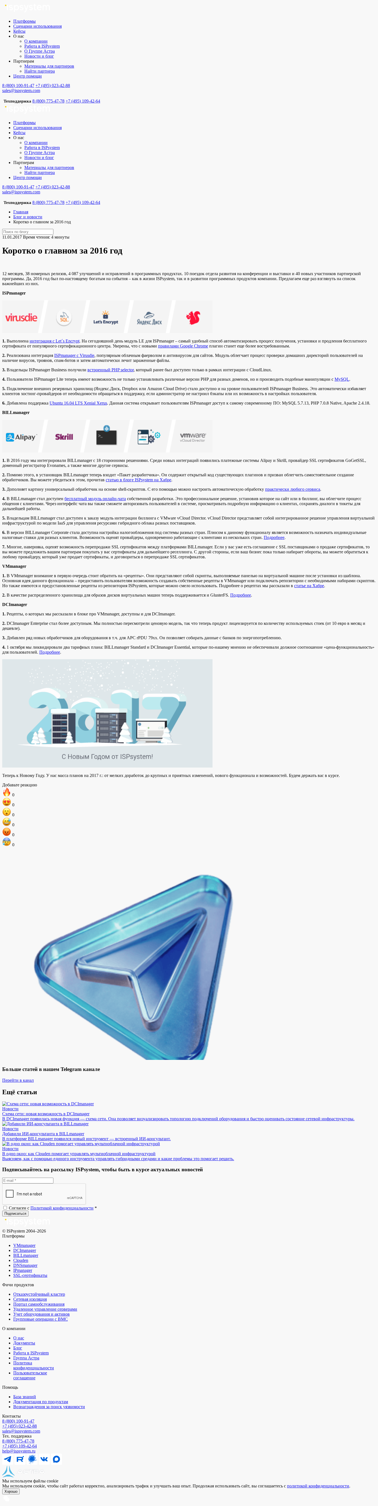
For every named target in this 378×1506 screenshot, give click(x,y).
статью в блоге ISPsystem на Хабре (138, 479)
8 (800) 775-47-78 (48, 101)
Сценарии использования (37, 26)
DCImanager (24, 1250)
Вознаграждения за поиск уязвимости (49, 1406)
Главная (20, 211)
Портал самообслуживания (38, 1304)
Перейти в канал (18, 1080)
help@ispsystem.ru (18, 1451)
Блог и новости (27, 216)
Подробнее (274, 537)
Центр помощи (27, 76)
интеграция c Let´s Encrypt (54, 341)
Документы (24, 1343)
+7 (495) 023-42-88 (52, 85)
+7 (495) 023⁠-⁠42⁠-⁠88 (19, 1426)
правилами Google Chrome (183, 346)
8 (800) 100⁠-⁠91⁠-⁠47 (18, 1421)
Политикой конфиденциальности (62, 1208)
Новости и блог (39, 56)
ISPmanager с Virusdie (74, 355)
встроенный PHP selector (110, 369)
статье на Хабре (309, 585)
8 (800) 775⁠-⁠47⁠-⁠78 (18, 1441)
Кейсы (19, 31)
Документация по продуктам (40, 1401)
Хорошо (10, 1491)
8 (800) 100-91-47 (18, 85)
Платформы (24, 21)
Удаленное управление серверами (45, 1309)
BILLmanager (25, 1255)
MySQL (342, 379)
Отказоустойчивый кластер (39, 1294)
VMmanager (24, 1245)
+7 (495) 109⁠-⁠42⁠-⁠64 (19, 1446)
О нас (18, 1338)
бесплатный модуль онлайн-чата (95, 498)
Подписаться (15, 1213)
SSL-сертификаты (30, 1275)
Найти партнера (39, 71)
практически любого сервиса (292, 489)
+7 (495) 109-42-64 (83, 101)
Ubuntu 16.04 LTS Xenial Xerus (78, 403)
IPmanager (22, 1270)
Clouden (20, 1260)
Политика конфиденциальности (33, 1365)
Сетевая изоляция (30, 1299)
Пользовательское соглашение (30, 1375)
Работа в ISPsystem (42, 46)
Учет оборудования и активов (41, 1314)
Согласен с (52, 1208)
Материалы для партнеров (49, 66)
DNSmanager (25, 1265)
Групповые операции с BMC (40, 1319)
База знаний (24, 1396)
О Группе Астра (39, 51)
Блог (17, 1348)
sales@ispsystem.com (21, 90)
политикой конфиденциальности (318, 1486)
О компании (36, 41)
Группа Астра (26, 1358)
